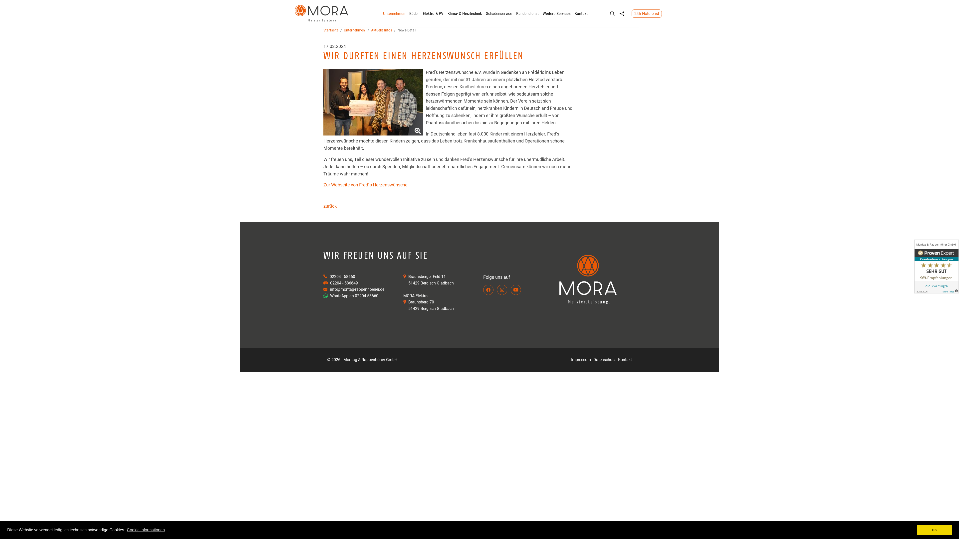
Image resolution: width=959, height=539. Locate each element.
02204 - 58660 (342, 276)
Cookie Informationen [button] (146, 530)
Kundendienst (527, 13)
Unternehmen (394, 13)
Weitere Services (557, 13)
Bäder (414, 13)
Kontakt (581, 13)
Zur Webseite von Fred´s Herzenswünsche (365, 184)
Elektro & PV (433, 13)
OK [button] (934, 530)
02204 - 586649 (344, 283)
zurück (330, 206)
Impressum (581, 359)
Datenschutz (604, 359)
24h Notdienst (646, 13)
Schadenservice (499, 13)
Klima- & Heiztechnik (465, 13)
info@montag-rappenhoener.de (357, 289)
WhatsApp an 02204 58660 (353, 295)
